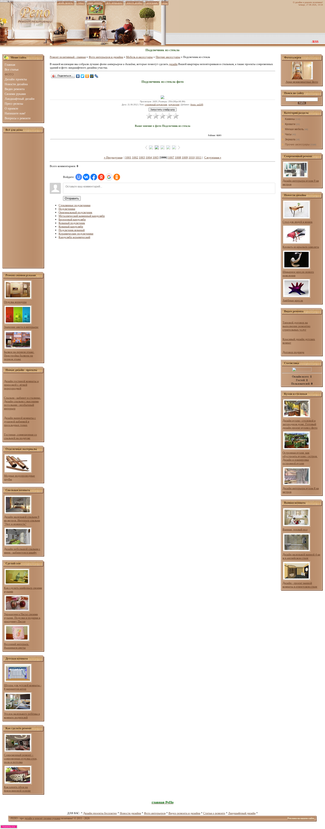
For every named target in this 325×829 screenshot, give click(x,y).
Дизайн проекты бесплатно (100, 813)
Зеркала (290, 139)
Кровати (290, 124)
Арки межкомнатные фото (302, 81)
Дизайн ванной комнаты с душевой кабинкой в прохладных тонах (20, 421)
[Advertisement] (23, 200)
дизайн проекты (65, 3)
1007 (171, 157)
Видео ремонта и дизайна (184, 813)
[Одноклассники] (87, 76)
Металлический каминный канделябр (82, 216)
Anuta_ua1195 (196, 105)
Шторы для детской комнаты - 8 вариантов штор (22, 687)
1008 (178, 157)
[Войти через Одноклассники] (116, 177)
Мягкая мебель (294, 129)
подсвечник (173, 105)
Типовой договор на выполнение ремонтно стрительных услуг (296, 326)
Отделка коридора (15, 302)
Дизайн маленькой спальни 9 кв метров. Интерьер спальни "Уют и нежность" (22, 520)
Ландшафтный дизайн (242, 813)
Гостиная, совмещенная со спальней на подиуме (20, 436)
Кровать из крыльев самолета (301, 247)
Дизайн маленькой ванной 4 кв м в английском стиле (301, 556)
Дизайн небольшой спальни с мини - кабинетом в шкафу (22, 550)
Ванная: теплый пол (295, 529)
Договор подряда (293, 352)
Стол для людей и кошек (297, 222)
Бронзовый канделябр (72, 219)
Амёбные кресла (293, 300)
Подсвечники (67, 208)
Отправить (72, 198)
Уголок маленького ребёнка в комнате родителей (22, 715)
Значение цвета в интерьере (21, 327)
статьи (80, 3)
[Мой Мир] (92, 76)
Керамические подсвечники (76, 233)
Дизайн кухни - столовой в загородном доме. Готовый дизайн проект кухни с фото (300, 424)
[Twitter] (82, 76)
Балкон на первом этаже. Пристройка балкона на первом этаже (19, 355)
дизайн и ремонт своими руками (42, 818)
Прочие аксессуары (168, 57)
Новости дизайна (130, 813)
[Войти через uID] (78, 177)
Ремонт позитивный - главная (68, 57)
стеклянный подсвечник (156, 105)
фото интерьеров (114, 3)
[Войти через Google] (109, 177)
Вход (164, 3)
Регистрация (152, 3)
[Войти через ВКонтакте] (86, 177)
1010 (192, 157)
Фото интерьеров (155, 813)
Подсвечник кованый (72, 230)
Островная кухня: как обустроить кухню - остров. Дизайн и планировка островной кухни (300, 458)
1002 (135, 157)
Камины (290, 119)
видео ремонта (94, 3)
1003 (142, 157)
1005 (156, 157)
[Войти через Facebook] (93, 177)
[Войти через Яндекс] (101, 177)
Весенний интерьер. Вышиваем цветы (16, 645)
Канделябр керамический (74, 237)
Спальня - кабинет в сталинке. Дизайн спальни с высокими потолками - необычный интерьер (22, 403)
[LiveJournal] (96, 76)
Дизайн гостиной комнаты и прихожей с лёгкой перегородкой (21, 385)
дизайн (173, 64)
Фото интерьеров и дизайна (106, 57)
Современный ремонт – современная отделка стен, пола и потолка (20, 758)
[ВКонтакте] (78, 76)
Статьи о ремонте (214, 813)
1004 (149, 157)
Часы (288, 134)
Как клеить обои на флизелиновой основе (17, 788)
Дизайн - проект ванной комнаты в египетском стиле (300, 584)
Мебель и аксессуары (139, 57)
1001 (128, 157)
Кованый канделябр (71, 226)
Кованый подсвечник (72, 223)
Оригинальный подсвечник (75, 212)
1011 (198, 157)
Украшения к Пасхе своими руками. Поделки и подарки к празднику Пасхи (22, 618)
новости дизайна (134, 3)
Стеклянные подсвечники (74, 205)
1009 (185, 157)
